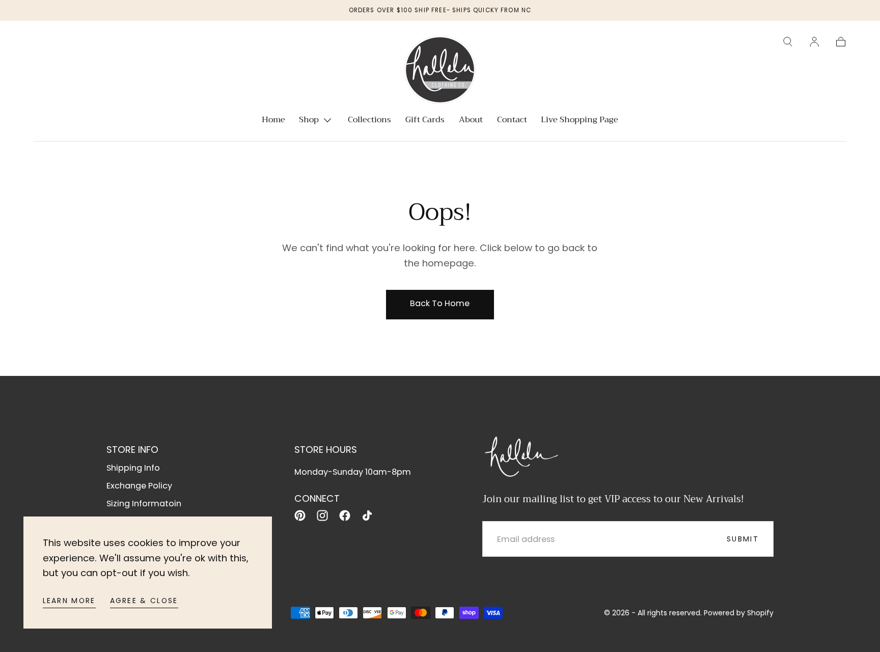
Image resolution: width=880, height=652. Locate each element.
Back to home (440, 303)
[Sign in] (814, 42)
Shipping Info (133, 468)
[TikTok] (367, 515)
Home (273, 121)
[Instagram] (322, 515)
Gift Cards (425, 121)
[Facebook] (345, 515)
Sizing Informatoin (143, 503)
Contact (512, 121)
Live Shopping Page (579, 121)
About (471, 121)
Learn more (69, 600)
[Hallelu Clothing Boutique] (520, 455)
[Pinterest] (300, 515)
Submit (743, 539)
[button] (788, 42)
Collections (369, 121)
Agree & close (144, 600)
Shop (309, 121)
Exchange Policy (139, 486)
